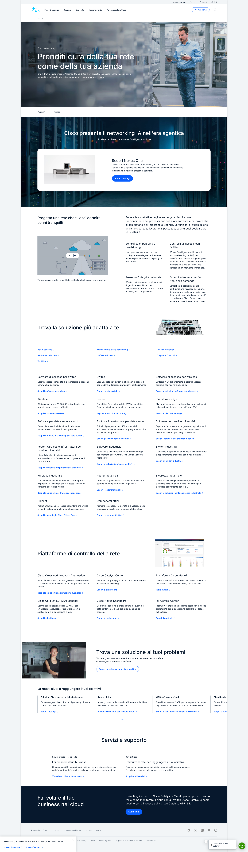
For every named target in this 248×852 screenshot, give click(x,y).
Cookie (92, 841)
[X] (195, 830)
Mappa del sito (151, 841)
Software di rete (105, 355)
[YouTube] (209, 830)
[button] (72, 255)
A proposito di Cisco (39, 830)
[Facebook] (189, 830)
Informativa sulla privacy (77, 841)
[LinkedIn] (202, 830)
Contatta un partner (94, 830)
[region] (38, 844)
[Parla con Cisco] (241, 845)
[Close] (72, 840)
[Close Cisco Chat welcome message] (205, 841)
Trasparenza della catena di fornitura (128, 841)
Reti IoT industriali (165, 349)
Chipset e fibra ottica (167, 355)
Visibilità (41, 361)
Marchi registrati (105, 841)
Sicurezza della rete (47, 355)
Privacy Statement (12, 847)
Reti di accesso (44, 349)
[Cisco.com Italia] (35, 9)
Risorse (57, 112)
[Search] (215, 9)
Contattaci (56, 830)
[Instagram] (215, 830)
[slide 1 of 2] (122, 719)
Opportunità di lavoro (72, 830)
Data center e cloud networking (112, 349)
